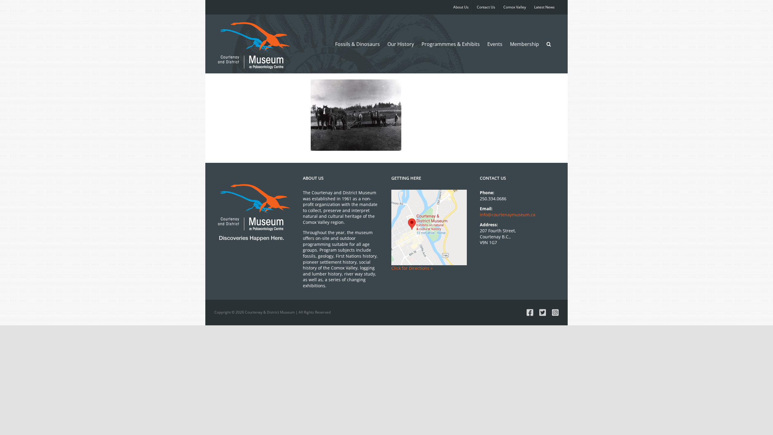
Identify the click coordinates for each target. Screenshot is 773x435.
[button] (549, 44)
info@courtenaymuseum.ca (507, 215)
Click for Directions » (412, 268)
